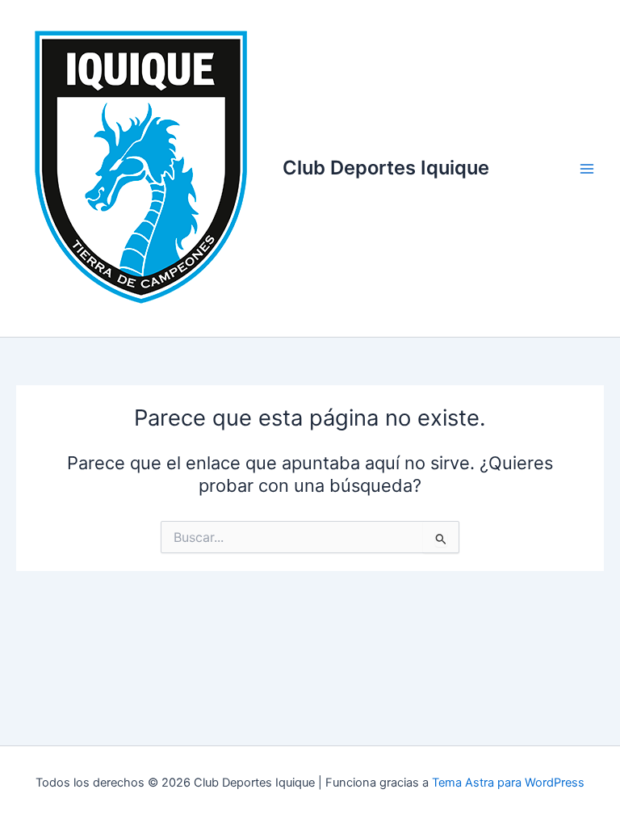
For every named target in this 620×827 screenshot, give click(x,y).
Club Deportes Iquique (386, 167)
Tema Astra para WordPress (508, 782)
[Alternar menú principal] (587, 169)
